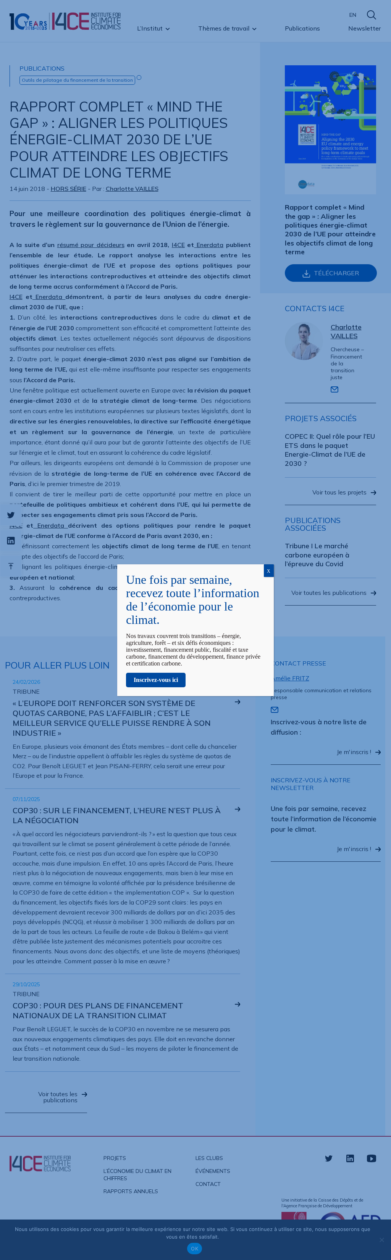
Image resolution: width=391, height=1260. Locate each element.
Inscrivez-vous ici (156, 680)
